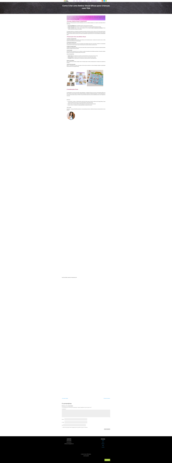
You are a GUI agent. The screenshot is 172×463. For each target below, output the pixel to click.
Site (62, 425)
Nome (63, 419)
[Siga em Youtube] (106, 1)
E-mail (63, 422)
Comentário (64, 409)
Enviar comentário (107, 429)
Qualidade (70, 313)
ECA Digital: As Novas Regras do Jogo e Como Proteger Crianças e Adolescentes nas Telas (84, 351)
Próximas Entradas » (107, 398)
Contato (103, 447)
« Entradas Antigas (65, 398)
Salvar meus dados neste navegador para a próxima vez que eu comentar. (75, 427)
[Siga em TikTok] (104, 1)
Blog (103, 445)
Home (103, 440)
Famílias (67, 313)
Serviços (103, 443)
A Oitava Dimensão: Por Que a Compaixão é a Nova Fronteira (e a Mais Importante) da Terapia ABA (86, 390)
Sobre (103, 442)
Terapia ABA (73, 313)
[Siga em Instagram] (102, 1)
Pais (68, 313)
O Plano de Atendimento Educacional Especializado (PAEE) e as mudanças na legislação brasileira (86, 312)
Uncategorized (77, 313)
